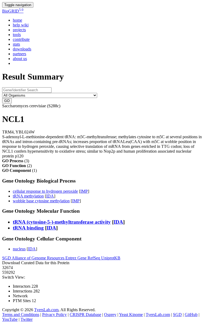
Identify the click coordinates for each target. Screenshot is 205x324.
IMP (84, 191)
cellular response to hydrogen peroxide (45, 191)
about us (20, 58)
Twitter (27, 319)
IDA (50, 196)
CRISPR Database (85, 314)
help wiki (21, 25)
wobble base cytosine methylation (41, 201)
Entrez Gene (76, 258)
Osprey (110, 314)
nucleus (19, 249)
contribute (21, 39)
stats (16, 44)
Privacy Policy (54, 314)
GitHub (191, 314)
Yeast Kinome (131, 314)
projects (19, 29)
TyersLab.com (46, 309)
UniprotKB (110, 258)
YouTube (10, 319)
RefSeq (94, 258)
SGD (7, 258)
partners (19, 54)
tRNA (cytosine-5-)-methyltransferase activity (62, 222)
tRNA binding (28, 228)
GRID (12, 11)
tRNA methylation (28, 196)
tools (17, 34)
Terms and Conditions (20, 314)
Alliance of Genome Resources (38, 258)
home (17, 20)
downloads (22, 49)
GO (7, 101)
